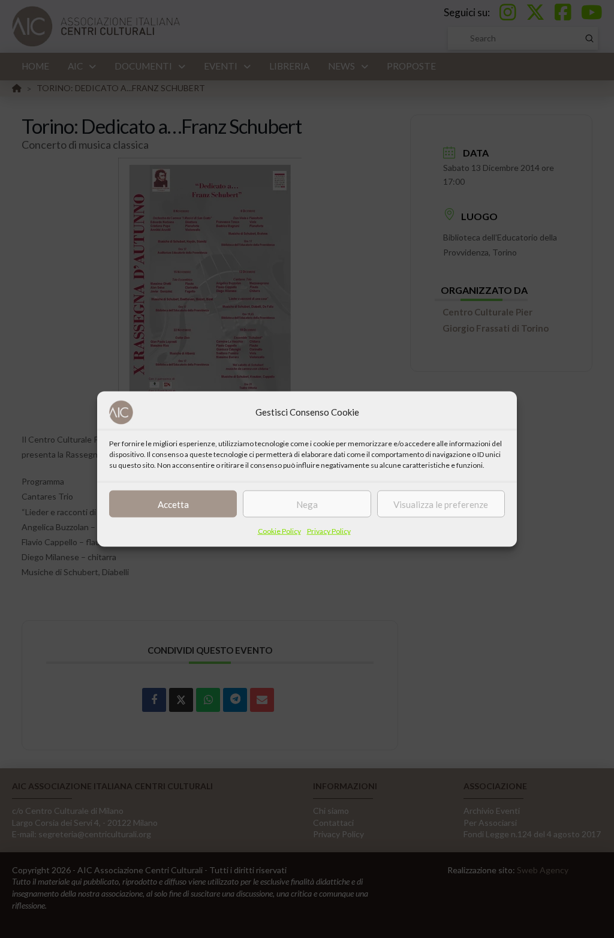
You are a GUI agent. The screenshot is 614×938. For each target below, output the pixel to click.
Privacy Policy (329, 531)
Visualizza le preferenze (440, 503)
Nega (307, 503)
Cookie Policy (279, 531)
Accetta (173, 503)
